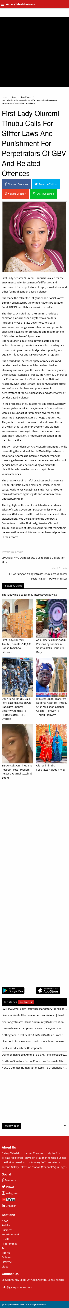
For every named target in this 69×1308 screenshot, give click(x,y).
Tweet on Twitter (47, 184)
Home (4, 97)
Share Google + (17, 193)
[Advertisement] (34, 52)
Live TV (28, 1002)
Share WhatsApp (45, 193)
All (65, 1125)
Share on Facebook (17, 184)
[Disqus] (34, 832)
